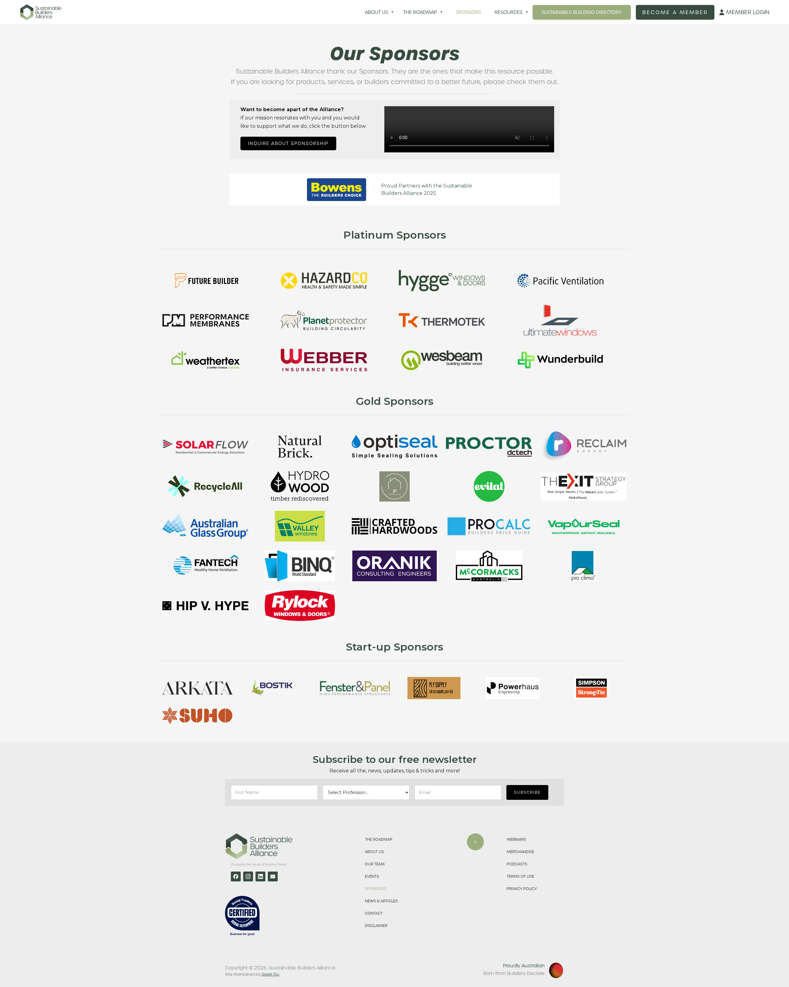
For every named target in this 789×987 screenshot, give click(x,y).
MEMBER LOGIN (744, 12)
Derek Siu (270, 974)
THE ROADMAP (378, 839)
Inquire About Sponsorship (288, 143)
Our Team (375, 864)
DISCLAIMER (376, 925)
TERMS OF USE (520, 876)
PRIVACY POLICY (522, 888)
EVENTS (372, 876)
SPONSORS (375, 888)
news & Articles (381, 901)
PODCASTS (517, 864)
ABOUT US (374, 851)
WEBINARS (516, 839)
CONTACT (374, 913)
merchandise (520, 851)
